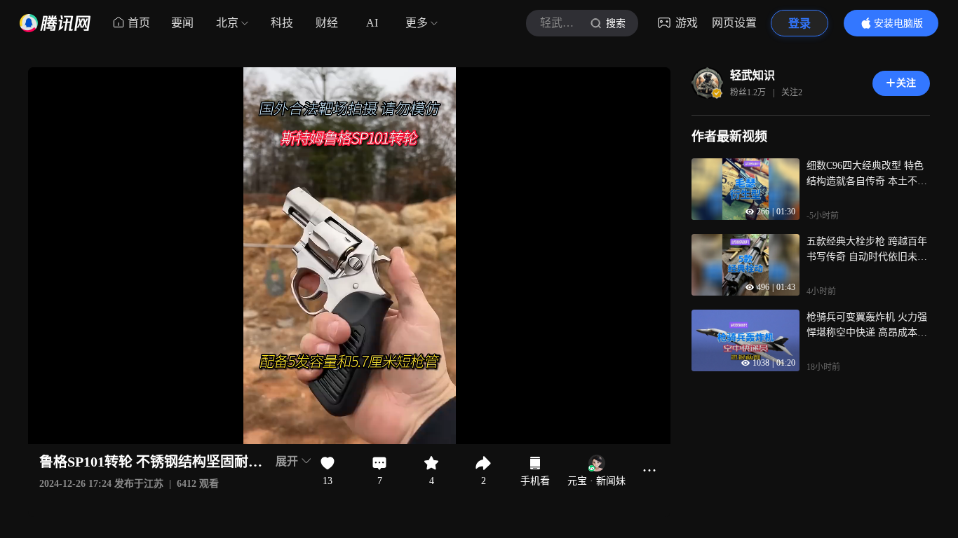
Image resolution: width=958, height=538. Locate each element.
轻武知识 (752, 75)
